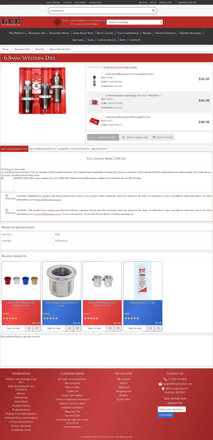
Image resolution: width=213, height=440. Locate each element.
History (21, 393)
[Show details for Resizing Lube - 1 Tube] (142, 280)
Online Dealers (15, 2)
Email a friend (164, 137)
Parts (123, 39)
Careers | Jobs (72, 415)
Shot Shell (78, 39)
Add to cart (107, 137)
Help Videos (80, 2)
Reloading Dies (37, 32)
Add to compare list (137, 137)
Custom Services (106, 39)
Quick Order (124, 399)
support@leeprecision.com (175, 383)
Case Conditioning (128, 32)
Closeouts (135, 39)
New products (72, 383)
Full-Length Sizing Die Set (14, 148)
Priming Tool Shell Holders (21, 413)
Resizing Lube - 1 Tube (143, 302)
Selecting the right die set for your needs (72, 421)
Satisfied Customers (72, 407)
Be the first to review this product (120, 67)
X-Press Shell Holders (21, 421)
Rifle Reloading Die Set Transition (21, 388)
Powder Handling (165, 32)
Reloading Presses (59, 32)
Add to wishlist (37, 328)
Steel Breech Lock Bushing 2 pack (62, 304)
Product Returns (21, 409)
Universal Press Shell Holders (21, 417)
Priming (147, 32)
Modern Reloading (190, 32)
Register (143, 2)
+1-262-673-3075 (175, 379)
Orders (124, 383)
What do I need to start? (72, 403)
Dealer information (72, 395)
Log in (153, 2)
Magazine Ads (72, 411)
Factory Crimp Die (80, 148)
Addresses (123, 387)
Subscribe (165, 414)
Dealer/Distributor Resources (72, 399)
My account (123, 379)
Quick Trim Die (99, 148)
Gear (91, 39)
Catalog (67, 2)
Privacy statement (21, 425)
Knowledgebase (72, 426)
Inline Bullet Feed (83, 32)
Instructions (95, 2)
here (9, 169)
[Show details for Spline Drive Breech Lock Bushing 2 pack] (102, 280)
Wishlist (123, 395)
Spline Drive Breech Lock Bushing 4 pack (21, 304)
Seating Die (63, 148)
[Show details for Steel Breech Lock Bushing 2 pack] (61, 280)
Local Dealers (53, 2)
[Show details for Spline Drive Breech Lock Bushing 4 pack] (21, 280)
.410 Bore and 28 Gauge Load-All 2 (21, 380)
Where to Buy (72, 387)
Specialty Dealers (34, 2)
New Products (17, 32)
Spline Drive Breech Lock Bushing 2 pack (102, 304)
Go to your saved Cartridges (84, 23)
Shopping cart (123, 391)
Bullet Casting (105, 32)
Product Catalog (21, 405)
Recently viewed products (72, 379)
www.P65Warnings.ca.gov (48, 199)
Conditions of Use (21, 429)
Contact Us (72, 391)
